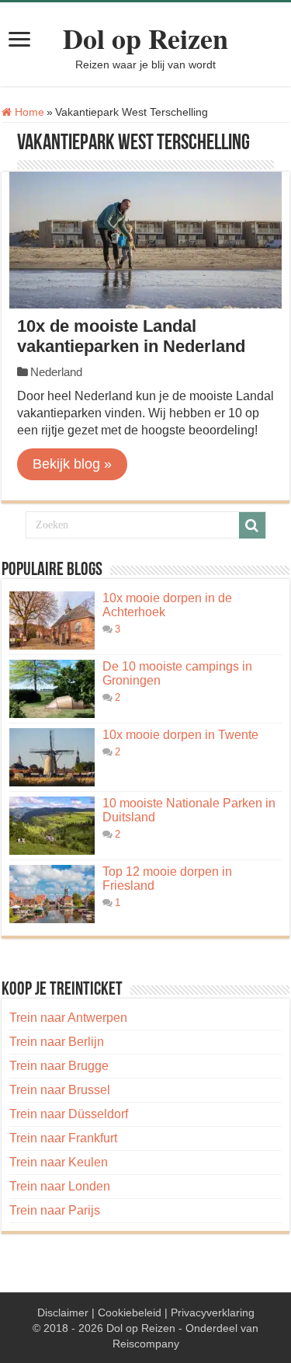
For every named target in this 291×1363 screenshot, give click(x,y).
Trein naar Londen (59, 1186)
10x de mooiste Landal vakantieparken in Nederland (131, 336)
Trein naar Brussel (59, 1089)
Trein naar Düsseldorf (68, 1114)
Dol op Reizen (145, 38)
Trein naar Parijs (54, 1210)
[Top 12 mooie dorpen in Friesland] (52, 894)
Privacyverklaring (213, 1312)
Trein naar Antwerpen (68, 1017)
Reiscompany (146, 1343)
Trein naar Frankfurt (63, 1138)
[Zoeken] (252, 525)
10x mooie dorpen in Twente (180, 734)
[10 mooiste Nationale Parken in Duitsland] (52, 826)
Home (28, 112)
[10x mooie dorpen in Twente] (52, 757)
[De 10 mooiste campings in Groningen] (52, 689)
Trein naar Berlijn (56, 1041)
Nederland (56, 371)
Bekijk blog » (72, 464)
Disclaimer (62, 1312)
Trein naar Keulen (58, 1162)
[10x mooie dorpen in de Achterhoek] (52, 620)
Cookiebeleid (129, 1312)
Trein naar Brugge (59, 1065)
